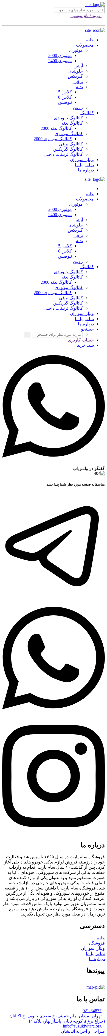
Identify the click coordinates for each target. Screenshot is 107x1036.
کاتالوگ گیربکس (68, 149)
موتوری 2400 (60, 60)
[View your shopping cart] (103, 20)
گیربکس (75, 76)
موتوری (76, 50)
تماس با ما (84, 164)
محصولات (85, 45)
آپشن (78, 66)
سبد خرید (85, 345)
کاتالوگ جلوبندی (68, 118)
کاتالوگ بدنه (72, 123)
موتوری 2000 (60, 55)
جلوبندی (75, 71)
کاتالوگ (87, 112)
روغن (78, 107)
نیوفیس (65, 102)
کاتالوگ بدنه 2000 (56, 128)
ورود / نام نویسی (86, 15)
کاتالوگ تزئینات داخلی (63, 154)
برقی (78, 81)
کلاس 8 (65, 97)
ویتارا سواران (82, 159)
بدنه (79, 86)
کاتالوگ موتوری (69, 133)
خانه (90, 40)
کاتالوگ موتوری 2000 (53, 138)
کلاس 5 (65, 92)
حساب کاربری (81, 340)
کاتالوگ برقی (71, 144)
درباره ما (86, 170)
